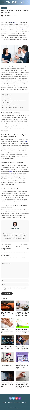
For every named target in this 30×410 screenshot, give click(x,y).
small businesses (13, 22)
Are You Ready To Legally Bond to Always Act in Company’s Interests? (12, 108)
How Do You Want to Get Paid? (8, 105)
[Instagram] (19, 398)
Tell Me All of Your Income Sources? (9, 99)
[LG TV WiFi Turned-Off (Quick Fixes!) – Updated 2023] (7, 376)
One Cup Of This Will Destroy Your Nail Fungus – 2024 (7, 331)
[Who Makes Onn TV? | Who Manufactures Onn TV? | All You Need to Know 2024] (22, 306)
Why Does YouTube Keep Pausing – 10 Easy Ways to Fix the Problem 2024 (22, 348)
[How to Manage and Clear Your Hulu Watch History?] (7, 340)
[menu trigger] (3, 2)
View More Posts (15, 229)
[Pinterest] (16, 398)
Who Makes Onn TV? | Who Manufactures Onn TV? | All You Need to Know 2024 (22, 314)
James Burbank (7, 15)
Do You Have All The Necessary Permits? (10, 104)
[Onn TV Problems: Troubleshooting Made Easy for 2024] (7, 306)
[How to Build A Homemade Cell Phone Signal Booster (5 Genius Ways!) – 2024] (22, 323)
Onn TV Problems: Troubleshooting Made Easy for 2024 (7, 314)
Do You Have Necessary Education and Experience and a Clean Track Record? (14, 101)
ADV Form (24, 141)
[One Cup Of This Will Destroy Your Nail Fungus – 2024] (7, 323)
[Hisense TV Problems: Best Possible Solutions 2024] (7, 357)
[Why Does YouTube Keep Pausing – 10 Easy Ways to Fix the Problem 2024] (22, 340)
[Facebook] (10, 398)
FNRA (10, 171)
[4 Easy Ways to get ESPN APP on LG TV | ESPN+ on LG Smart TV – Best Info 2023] (22, 357)
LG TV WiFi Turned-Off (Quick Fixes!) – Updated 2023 (7, 384)
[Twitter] (13, 398)
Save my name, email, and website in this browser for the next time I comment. (15, 288)
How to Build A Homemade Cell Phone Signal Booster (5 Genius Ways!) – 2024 (22, 331)
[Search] (27, 2)
